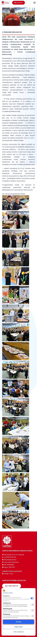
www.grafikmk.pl (30, 635)
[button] (34, 3)
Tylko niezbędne (18, 632)
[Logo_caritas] (5, 2)
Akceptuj (18, 622)
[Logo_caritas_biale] (10, 541)
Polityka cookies (8, 593)
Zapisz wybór (18, 627)
